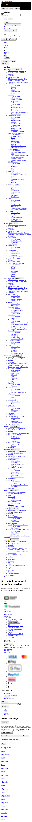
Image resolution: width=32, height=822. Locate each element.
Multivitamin (15, 373)
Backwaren (14, 195)
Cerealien (10, 83)
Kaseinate (14, 255)
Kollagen (10, 260)
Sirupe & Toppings (16, 136)
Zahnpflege (11, 488)
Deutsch (7, 57)
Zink (12, 379)
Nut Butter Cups (16, 123)
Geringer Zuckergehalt (22, 82)
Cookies (13, 122)
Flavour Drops (15, 142)
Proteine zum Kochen (17, 157)
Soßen (9, 198)
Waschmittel (11, 497)
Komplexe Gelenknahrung (18, 392)
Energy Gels (14, 343)
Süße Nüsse (14, 126)
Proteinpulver (11, 320)
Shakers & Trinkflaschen (15, 517)
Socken (13, 439)
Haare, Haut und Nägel (14, 554)
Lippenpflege (15, 466)
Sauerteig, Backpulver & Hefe (19, 155)
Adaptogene (11, 394)
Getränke (10, 211)
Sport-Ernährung (9, 278)
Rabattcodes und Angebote (15, 626)
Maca (12, 397)
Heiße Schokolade (16, 217)
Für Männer (11, 414)
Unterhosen (14, 441)
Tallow (23, 456)
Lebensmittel (8, 69)
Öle (12, 165)
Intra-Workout (15, 312)
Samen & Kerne (15, 109)
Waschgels (14, 498)
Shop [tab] (5, 711)
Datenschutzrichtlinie (17, 647)
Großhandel (11, 630)
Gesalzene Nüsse (16, 128)
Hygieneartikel (12, 478)
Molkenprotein (12, 237)
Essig (12, 170)
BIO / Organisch (12, 79)
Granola (13, 88)
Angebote (7, 67)
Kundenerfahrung (13, 635)
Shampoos (14, 483)
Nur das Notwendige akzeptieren (9, 736)
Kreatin (10, 302)
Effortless (26, 433)
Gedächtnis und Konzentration (16, 565)
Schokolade (14, 130)
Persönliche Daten (9, 698)
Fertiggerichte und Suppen (18, 174)
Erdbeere (13, 272)
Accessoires (11, 447)
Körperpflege (11, 469)
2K (10, 685)
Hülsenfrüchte (15, 190)
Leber (9, 569)
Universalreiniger (16, 503)
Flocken (13, 87)
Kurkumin (14, 411)
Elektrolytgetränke (16, 299)
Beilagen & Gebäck (13, 184)
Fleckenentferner (16, 500)
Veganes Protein (12, 245)
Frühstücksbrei (15, 91)
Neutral (13, 266)
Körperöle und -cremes (17, 477)
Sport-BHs (14, 436)
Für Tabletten (15, 528)
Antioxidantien (12, 406)
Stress (9, 556)
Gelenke (10, 387)
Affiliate (10, 624)
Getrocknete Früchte (17, 107)
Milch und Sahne (16, 158)
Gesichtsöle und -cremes (18, 464)
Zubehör (6, 508)
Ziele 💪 (7, 540)
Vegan (25, 79)
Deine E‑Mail (8, 641)
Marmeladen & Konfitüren (18, 146)
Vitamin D (14, 378)
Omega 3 (14, 403)
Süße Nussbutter (16, 101)
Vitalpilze (14, 386)
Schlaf (9, 564)
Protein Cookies (15, 337)
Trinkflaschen (15, 521)
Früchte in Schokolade (17, 131)
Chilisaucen (14, 206)
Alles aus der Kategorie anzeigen (17, 71)
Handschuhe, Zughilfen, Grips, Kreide (18, 529)
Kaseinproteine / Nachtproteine (20, 328)
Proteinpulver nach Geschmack (16, 263)
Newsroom (11, 637)
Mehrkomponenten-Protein (15, 257)
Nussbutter (11, 95)
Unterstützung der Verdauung (16, 416)
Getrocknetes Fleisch (17, 339)
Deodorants (14, 472)
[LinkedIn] (8, 687)
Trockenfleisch (15, 125)
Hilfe (9, 617)
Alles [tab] (5, 710)
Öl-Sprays (14, 166)
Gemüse (13, 182)
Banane (13, 274)
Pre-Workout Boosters (17, 310)
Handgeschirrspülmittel (17, 506)
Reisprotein (14, 249)
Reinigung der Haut (16, 467)
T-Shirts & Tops (15, 438)
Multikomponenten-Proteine (19, 329)
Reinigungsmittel (12, 501)
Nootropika (11, 405)
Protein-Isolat (15, 242)
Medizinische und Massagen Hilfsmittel (19, 536)
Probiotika (14, 419)
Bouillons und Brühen (17, 147)
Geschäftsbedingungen (10, 695)
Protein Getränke (16, 219)
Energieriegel (15, 335)
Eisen (12, 381)
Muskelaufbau (12, 559)
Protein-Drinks (15, 297)
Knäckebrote (15, 197)
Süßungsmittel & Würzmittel (16, 133)
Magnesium (14, 371)
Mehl (12, 154)
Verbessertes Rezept (13, 77)
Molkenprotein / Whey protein (19, 323)
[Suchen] (2, 15)
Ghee (12, 168)
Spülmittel (11, 505)
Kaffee (13, 214)
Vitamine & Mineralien (14, 368)
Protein (6, 223)
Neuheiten (11, 75)
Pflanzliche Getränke (17, 221)
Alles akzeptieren (24, 736)
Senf (12, 203)
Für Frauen (11, 413)
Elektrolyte (11, 292)
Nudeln (13, 187)
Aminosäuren (11, 315)
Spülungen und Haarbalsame (19, 485)
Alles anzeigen (15, 85)
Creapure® (14, 305)
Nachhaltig (21, 433)
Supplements (8, 355)
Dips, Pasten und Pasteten (18, 209)
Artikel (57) (7, 616)
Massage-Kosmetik (13, 458)
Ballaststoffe (14, 421)
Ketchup (13, 201)
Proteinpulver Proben (14, 261)
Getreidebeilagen (16, 192)
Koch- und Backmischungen (19, 152)
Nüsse (13, 106)
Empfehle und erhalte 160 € (15, 619)
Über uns (10, 632)
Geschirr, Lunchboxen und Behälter (18, 525)
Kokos (13, 276)
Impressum (7, 693)
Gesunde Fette (12, 400)
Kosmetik (7, 449)
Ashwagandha (15, 399)
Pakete (6, 577)
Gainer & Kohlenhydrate (15, 340)
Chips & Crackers (16, 120)
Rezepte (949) (8, 614)
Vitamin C (14, 376)
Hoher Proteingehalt (20, 234)
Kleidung (7, 426)
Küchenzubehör (12, 523)
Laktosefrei (17, 80)
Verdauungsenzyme (16, 422)
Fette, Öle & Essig (13, 162)
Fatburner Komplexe (17, 353)
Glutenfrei (11, 80)
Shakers (13, 520)
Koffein (13, 348)
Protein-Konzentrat (16, 241)
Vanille (13, 268)
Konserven (11, 171)
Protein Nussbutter (16, 99)
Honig (13, 139)
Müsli (13, 90)
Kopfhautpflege (15, 486)
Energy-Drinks (15, 300)
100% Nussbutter (16, 98)
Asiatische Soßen (16, 205)
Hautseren (14, 462)
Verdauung (11, 562)
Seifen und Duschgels (17, 474)
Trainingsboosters (13, 307)
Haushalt (7, 490)
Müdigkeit (11, 570)
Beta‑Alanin (14, 318)
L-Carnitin (14, 350)
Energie (10, 572)
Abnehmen (11, 561)
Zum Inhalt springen (6, 1)
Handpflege (14, 475)
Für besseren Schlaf (13, 424)
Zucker (13, 138)
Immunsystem (12, 553)
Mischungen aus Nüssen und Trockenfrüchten (19, 113)
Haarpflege (11, 480)
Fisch (12, 178)
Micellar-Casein (15, 253)
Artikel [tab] (6, 713)
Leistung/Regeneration (14, 573)
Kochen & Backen (13, 149)
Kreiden (13, 534)
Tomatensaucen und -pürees (19, 208)
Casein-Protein (12, 250)
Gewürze (14, 144)
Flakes (13, 93)
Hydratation (11, 575)
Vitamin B (14, 375)
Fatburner (10, 345)
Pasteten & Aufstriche (17, 179)
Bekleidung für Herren (14, 442)
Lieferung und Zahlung (14, 627)
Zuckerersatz (15, 141)
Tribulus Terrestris (16, 313)
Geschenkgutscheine (14, 622)
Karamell (14, 269)
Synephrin (14, 351)
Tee (12, 216)
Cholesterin (11, 567)
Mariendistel (14, 410)
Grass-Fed (20, 79)
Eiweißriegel (14, 334)
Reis (12, 189)
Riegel (13, 118)
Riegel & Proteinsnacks (14, 331)
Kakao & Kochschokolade (18, 160)
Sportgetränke (12, 294)
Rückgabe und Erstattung (15, 629)
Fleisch (13, 176)
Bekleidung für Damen (14, 434)
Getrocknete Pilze (16, 111)
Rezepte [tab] (6, 714)
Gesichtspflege (12, 459)
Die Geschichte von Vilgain (15, 634)
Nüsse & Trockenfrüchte (15, 103)
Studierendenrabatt (13, 621)
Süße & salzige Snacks (14, 115)
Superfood (11, 383)
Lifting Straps (15, 533)
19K (10, 683)
